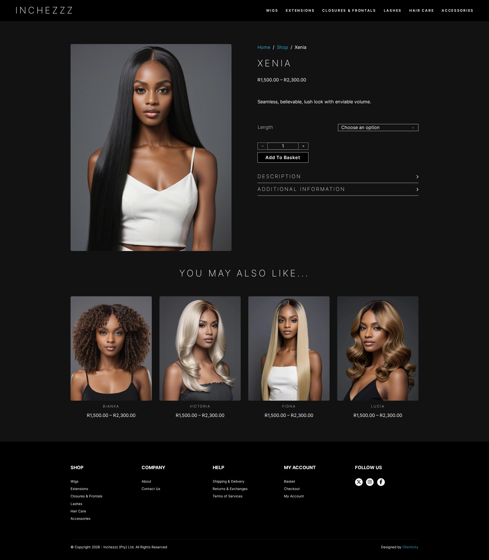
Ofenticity (410, 547)
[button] (337, 176)
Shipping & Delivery (228, 481)
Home (263, 47)
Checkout (292, 489)
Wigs (272, 10)
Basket (289, 481)
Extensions (300, 10)
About (146, 481)
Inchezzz (44, 10)
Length (265, 127)
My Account (294, 496)
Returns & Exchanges (230, 489)
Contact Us (151, 489)
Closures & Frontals (349, 10)
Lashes (393, 10)
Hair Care (421, 10)
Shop (282, 47)
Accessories (458, 10)
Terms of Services (227, 496)
